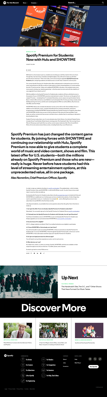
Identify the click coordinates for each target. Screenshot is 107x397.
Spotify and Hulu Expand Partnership (85, 343)
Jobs (64, 363)
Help (76, 359)
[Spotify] (11, 3)
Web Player (78, 363)
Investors (65, 366)
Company (33, 3)
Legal (6, 389)
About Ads (32, 389)
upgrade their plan (62, 195)
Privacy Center (11, 389)
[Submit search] (102, 2)
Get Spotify (94, 367)
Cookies (26, 389)
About (65, 359)
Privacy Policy (20, 389)
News (24, 3)
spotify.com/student (53, 188)
